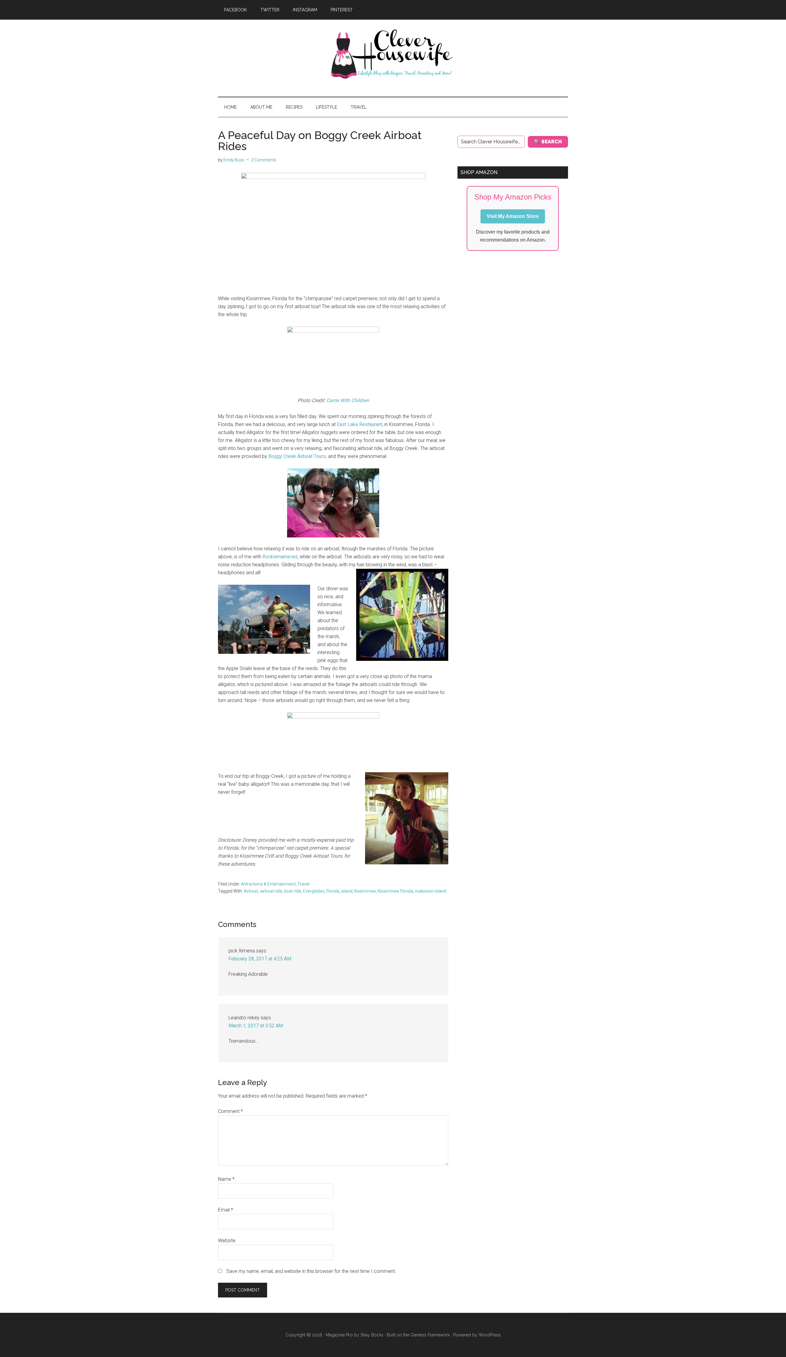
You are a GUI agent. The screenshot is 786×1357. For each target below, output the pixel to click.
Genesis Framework (430, 1334)
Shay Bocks (371, 1334)
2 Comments (263, 159)
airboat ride (271, 891)
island (346, 891)
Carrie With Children (347, 400)
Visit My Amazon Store (513, 216)
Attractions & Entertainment (268, 884)
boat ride (292, 891)
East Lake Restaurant (359, 424)
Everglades (314, 891)
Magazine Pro (339, 1334)
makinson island (430, 891)
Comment (230, 1111)
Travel (303, 884)
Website (226, 1240)
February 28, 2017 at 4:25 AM (259, 959)
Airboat (251, 891)
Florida (332, 891)
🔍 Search (548, 142)
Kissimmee (365, 891)
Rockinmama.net (280, 557)
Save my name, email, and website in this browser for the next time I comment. (311, 1271)
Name (226, 1179)
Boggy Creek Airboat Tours (297, 456)
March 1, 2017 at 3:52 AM (255, 1026)
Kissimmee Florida (395, 891)
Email (225, 1210)
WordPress (490, 1334)
